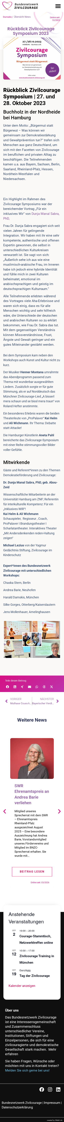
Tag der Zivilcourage (34, 976)
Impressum (52, 1103)
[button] (58, 6)
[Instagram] (50, 1089)
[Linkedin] (58, 1089)
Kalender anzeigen (22, 986)
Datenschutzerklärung (17, 1107)
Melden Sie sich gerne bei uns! (27, 1070)
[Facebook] (42, 1089)
